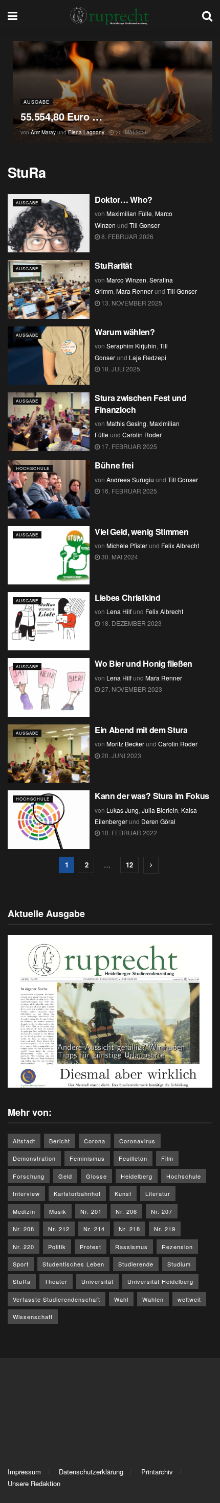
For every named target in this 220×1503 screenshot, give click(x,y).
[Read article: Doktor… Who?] (49, 223)
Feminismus (87, 1158)
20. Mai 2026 (131, 132)
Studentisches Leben (73, 1264)
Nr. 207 (161, 1211)
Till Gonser (144, 225)
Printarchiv (157, 1471)
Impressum (24, 1471)
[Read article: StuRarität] (49, 289)
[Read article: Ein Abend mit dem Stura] (49, 753)
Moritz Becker (125, 743)
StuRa (22, 1281)
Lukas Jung (122, 810)
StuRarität (113, 265)
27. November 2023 (131, 689)
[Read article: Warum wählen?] (49, 355)
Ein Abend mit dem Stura (141, 730)
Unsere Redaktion (34, 1483)
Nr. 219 (164, 1229)
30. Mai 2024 (119, 556)
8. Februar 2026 (126, 236)
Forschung (29, 1176)
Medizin (24, 1211)
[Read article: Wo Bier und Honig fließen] (49, 687)
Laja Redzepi (147, 357)
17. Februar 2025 (128, 446)
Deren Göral (158, 821)
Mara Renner (134, 291)
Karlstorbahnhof (77, 1193)
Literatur (157, 1193)
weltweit (189, 1299)
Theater (56, 1281)
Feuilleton (133, 1158)
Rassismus (131, 1246)
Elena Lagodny (86, 132)
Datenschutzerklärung (91, 1471)
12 (129, 865)
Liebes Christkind (128, 597)
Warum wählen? (126, 332)
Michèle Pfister (126, 545)
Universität (97, 1281)
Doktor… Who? (123, 199)
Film (167, 1158)
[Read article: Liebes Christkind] (49, 621)
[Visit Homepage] (110, 15)
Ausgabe (37, 102)
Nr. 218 (129, 1229)
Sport (21, 1264)
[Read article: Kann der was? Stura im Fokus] (49, 819)
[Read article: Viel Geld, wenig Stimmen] (49, 555)
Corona (94, 1141)
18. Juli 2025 (120, 368)
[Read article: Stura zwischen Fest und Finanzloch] (49, 421)
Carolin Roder (142, 434)
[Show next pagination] (151, 865)
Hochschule (33, 468)
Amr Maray (43, 132)
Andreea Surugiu (130, 479)
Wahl (121, 1299)
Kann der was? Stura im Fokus (152, 796)
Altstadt (24, 1141)
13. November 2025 (131, 302)
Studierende (135, 1264)
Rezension (177, 1246)
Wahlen (153, 1299)
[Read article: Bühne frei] (49, 489)
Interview (26, 1193)
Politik (57, 1246)
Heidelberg (136, 1176)
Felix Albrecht (180, 545)
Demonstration (34, 1158)
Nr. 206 (126, 1211)
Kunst (123, 1193)
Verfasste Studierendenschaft (56, 1299)
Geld (65, 1176)
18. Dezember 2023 (131, 623)
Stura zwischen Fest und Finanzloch (141, 403)
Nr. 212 (59, 1229)
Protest (90, 1246)
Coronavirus (137, 1141)
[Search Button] (207, 15)
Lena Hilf (118, 611)
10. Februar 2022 (128, 832)
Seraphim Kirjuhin (131, 345)
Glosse (96, 1176)
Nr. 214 (94, 1229)
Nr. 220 (23, 1246)
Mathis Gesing (126, 423)
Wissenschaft (33, 1316)
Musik (58, 1211)
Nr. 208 (23, 1229)
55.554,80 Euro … (62, 116)
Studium (179, 1264)
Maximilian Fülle (129, 213)
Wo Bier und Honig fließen (143, 663)
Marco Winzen (126, 279)
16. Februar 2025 (128, 490)
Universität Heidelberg (160, 1281)
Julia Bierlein (160, 810)
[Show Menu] (12, 15)
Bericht (59, 1141)
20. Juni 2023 (120, 755)
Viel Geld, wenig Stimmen (141, 531)
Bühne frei (114, 465)
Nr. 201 (91, 1211)
